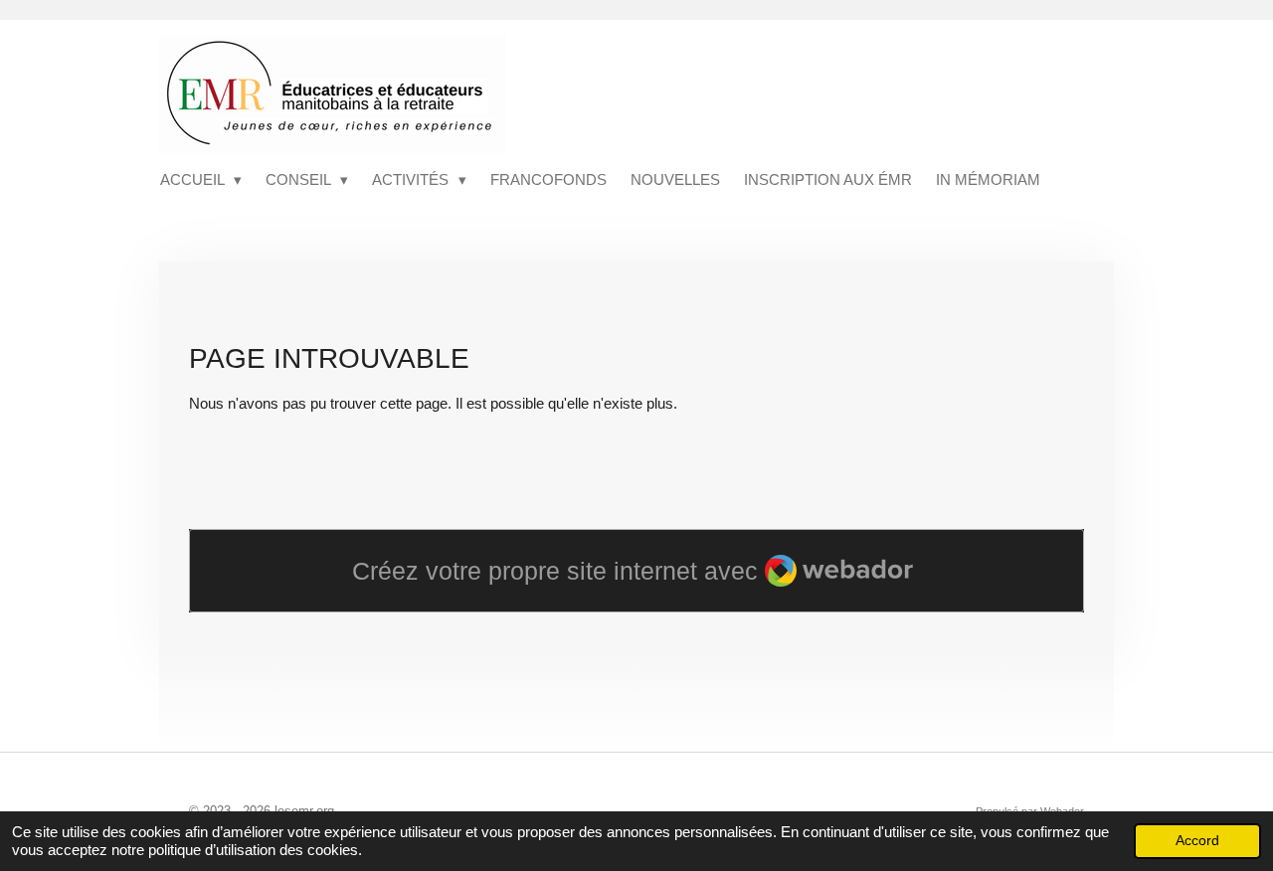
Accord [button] (1197, 840)
